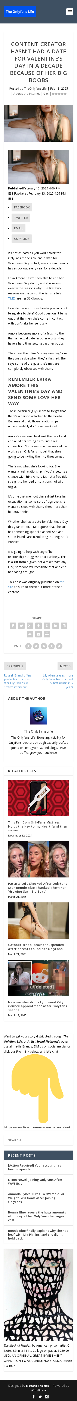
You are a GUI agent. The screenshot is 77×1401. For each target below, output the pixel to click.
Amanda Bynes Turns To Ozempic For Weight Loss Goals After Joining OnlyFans (36, 1198)
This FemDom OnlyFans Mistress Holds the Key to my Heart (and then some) (37, 826)
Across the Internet (26, 94)
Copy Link (21, 239)
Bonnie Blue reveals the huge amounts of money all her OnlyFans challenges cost (37, 1216)
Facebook (22, 207)
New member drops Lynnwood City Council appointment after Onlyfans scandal (37, 1006)
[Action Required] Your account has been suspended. (34, 1167)
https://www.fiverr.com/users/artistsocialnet (37, 1127)
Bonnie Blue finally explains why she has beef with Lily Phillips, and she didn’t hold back (38, 1234)
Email (18, 228)
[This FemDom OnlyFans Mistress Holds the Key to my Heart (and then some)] (38, 798)
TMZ (11, 298)
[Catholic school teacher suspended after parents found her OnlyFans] (38, 920)
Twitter (21, 218)
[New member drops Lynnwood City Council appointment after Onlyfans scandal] (38, 978)
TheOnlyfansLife (35, 88)
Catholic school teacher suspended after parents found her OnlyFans (36, 947)
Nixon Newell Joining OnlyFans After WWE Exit (35, 1182)
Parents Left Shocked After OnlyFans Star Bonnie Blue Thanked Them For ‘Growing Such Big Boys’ (37, 887)
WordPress (38, 1390)
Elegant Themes (37, 1386)
